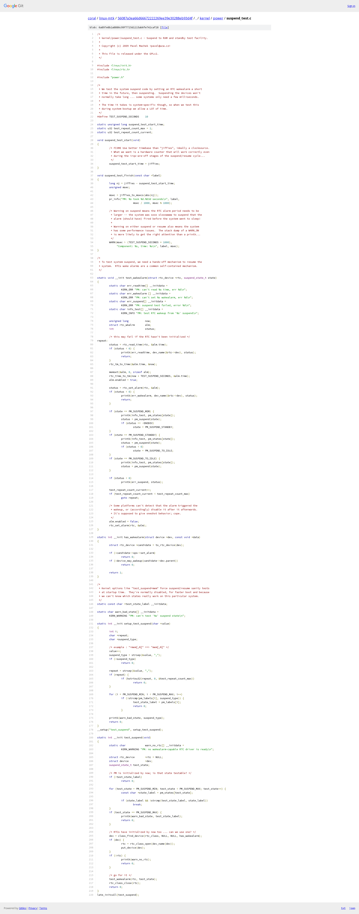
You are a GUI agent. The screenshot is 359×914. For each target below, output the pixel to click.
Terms (43, 908)
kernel (205, 18)
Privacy (32, 908)
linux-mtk (106, 18)
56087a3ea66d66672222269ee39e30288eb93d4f (155, 18)
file (165, 27)
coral (92, 18)
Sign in (351, 6)
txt (343, 908)
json (352, 908)
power (218, 18)
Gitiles (22, 908)
